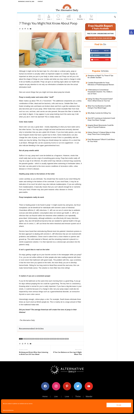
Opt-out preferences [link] (8, 410)
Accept (119, 405)
